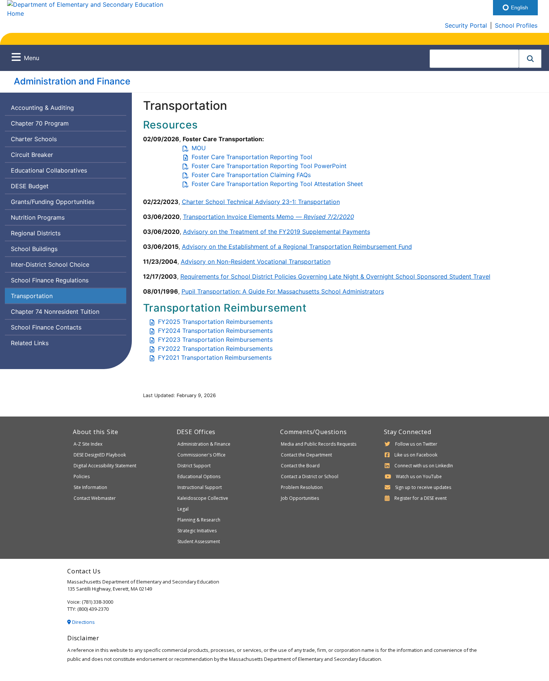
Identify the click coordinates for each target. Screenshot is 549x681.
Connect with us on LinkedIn (423, 465)
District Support (194, 465)
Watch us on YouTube (419, 476)
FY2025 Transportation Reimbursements (215, 321)
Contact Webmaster (95, 498)
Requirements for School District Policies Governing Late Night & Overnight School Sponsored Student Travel (335, 276)
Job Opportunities (300, 498)
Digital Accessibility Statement (105, 465)
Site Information (90, 487)
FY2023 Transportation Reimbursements (215, 339)
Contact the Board (300, 465)
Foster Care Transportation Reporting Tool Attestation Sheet (277, 184)
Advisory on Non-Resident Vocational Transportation (256, 261)
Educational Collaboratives (49, 170)
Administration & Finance (203, 444)
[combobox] (474, 59)
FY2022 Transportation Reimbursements (215, 348)
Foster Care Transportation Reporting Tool (252, 157)
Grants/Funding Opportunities (52, 201)
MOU (199, 148)
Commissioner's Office (201, 455)
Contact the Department (306, 455)
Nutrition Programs (38, 217)
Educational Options (198, 476)
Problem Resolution (302, 487)
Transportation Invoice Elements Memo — (268, 216)
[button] (530, 58)
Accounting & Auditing (42, 107)
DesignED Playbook (100, 455)
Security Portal (466, 25)
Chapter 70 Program (40, 123)
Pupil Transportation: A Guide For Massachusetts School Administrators (283, 291)
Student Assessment (198, 541)
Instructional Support (199, 487)
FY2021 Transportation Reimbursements (215, 357)
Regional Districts (36, 233)
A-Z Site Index (88, 444)
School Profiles (516, 25)
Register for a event (420, 498)
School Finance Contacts (46, 327)
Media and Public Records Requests (318, 444)
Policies (82, 476)
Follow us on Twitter (416, 444)
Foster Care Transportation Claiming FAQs (251, 175)
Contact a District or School (309, 476)
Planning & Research (198, 520)
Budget (29, 188)
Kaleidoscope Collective (202, 498)
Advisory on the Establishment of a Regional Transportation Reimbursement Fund (297, 246)
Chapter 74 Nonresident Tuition (55, 311)
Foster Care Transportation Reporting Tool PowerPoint (269, 166)
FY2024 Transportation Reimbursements (215, 330)
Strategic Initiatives (197, 530)
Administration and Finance (72, 81)
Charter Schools (34, 139)
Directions (83, 622)
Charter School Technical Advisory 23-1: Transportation (261, 201)
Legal (183, 509)
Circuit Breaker (32, 154)
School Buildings (34, 249)
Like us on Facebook (415, 455)
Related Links (30, 343)
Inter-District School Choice (50, 264)
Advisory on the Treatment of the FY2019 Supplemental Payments (276, 231)
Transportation (32, 296)
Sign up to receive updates (423, 487)
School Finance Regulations (50, 280)
